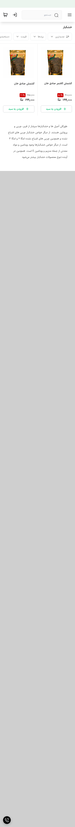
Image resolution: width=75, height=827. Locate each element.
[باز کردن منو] (69, 15)
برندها (41, 37)
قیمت (23, 37)
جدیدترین (59, 37)
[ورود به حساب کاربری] (15, 15)
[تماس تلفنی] (7, 820)
